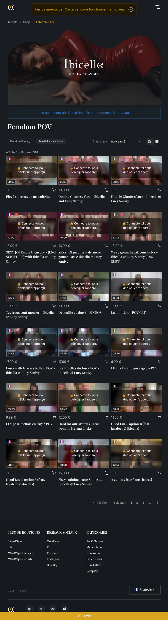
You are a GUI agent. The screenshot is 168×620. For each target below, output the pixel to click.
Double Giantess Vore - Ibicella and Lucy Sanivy (81, 198)
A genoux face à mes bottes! (131, 479)
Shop (26, 22)
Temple (12, 22)
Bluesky (52, 565)
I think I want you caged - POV (134, 368)
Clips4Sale (15, 541)
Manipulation (94, 547)
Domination (93, 553)
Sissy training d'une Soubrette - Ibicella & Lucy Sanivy (82, 481)
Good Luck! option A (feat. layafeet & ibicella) (25, 481)
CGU (11, 590)
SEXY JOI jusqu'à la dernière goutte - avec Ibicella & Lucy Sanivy (80, 257)
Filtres (86, 616)
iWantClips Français (21, 553)
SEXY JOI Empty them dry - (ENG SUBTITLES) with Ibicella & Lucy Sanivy (31, 257)
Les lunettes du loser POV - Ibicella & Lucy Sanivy (78, 370)
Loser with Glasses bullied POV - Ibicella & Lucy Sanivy (30, 370)
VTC (10, 547)
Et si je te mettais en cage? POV (29, 424)
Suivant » (120, 502)
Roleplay (92, 571)
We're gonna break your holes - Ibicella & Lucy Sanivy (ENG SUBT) (134, 257)
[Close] (130, 9)
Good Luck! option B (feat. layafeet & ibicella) (130, 426)
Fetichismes (94, 559)
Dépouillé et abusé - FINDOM (80, 312)
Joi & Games (94, 541)
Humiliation (93, 565)
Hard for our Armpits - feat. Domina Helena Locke (79, 426)
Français (146, 589)
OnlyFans (53, 541)
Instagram (53, 559)
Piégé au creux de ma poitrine (28, 196)
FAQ (23, 590)
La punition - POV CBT (128, 312)
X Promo (52, 553)
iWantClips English (20, 559)
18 (156, 502)
